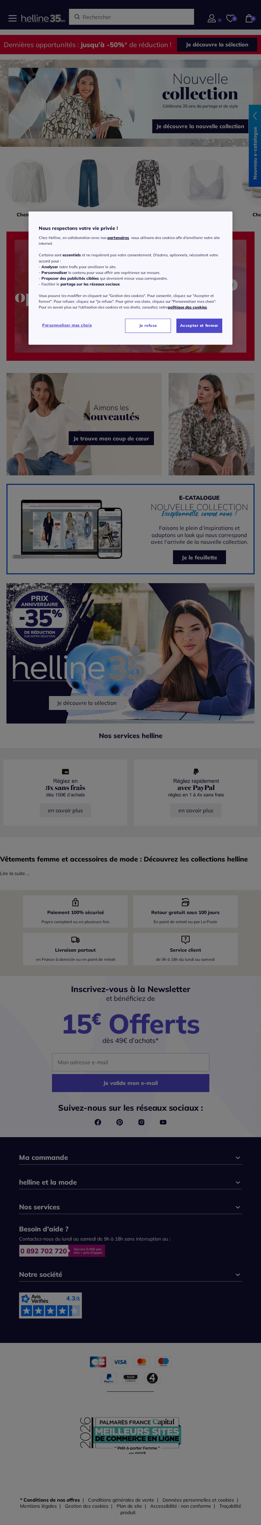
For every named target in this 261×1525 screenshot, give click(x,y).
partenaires (118, 237)
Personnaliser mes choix (67, 325)
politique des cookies (187, 307)
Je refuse (148, 325)
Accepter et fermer (199, 325)
